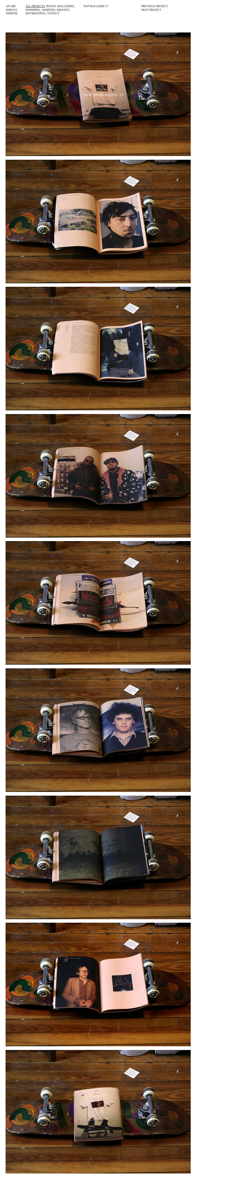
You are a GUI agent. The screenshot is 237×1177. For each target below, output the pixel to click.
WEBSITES (48, 10)
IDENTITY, (63, 10)
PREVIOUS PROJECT (154, 6)
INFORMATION (35, 13)
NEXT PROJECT (151, 10)
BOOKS (51, 6)
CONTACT (53, 13)
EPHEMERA (33, 10)
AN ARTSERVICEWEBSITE (12, 10)
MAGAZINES (65, 6)
